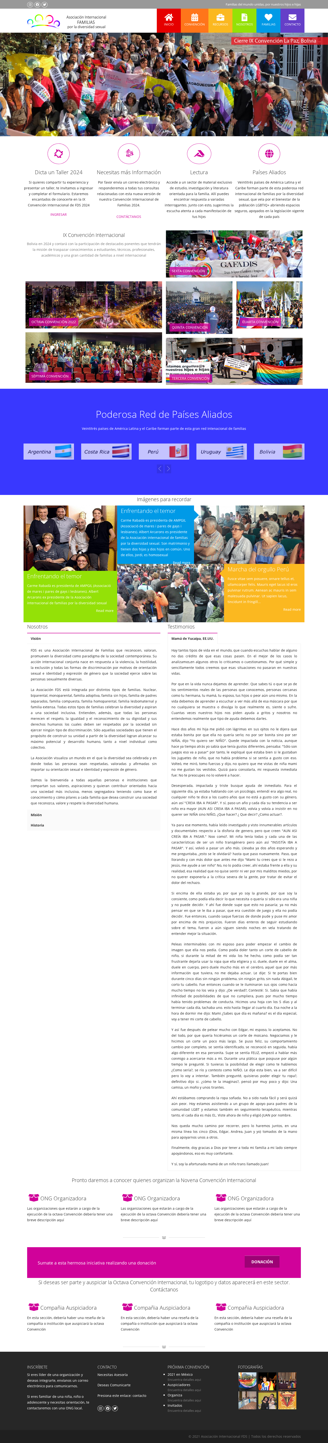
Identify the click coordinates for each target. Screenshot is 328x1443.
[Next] (160, 468)
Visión (36, 638)
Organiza (175, 1395)
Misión (36, 815)
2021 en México (180, 1374)
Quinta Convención (190, 327)
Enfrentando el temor (54, 576)
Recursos (220, 24)
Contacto (293, 24)
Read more (105, 610)
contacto (139, 1395)
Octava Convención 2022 (53, 322)
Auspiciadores (179, 1384)
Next (314, 91)
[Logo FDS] (66, 21)
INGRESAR (58, 214)
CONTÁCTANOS (128, 216)
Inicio (169, 24)
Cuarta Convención (260, 322)
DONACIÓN (262, 1261)
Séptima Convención (50, 376)
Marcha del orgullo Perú (258, 569)
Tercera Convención (191, 378)
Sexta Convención (188, 271)
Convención (194, 24)
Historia (37, 825)
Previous (13, 91)
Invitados (175, 1405)
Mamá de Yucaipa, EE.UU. (192, 638)
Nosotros (244, 24)
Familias (268, 24)
